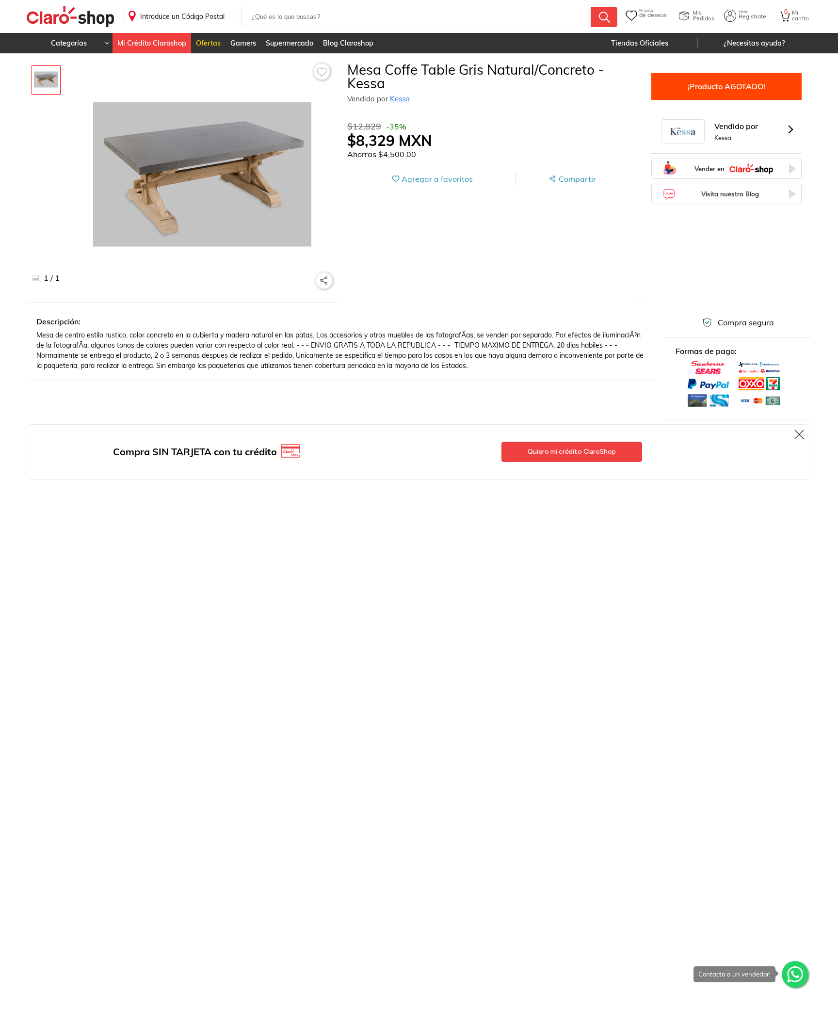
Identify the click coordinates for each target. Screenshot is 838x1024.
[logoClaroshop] (70, 17)
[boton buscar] (604, 17)
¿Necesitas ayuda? (754, 43)
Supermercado (289, 43)
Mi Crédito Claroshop (151, 43)
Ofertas (208, 43)
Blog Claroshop (348, 43)
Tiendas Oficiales (639, 43)
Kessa (400, 98)
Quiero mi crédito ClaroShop (572, 452)
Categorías (69, 43)
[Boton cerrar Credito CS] (799, 434)
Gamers (243, 43)
